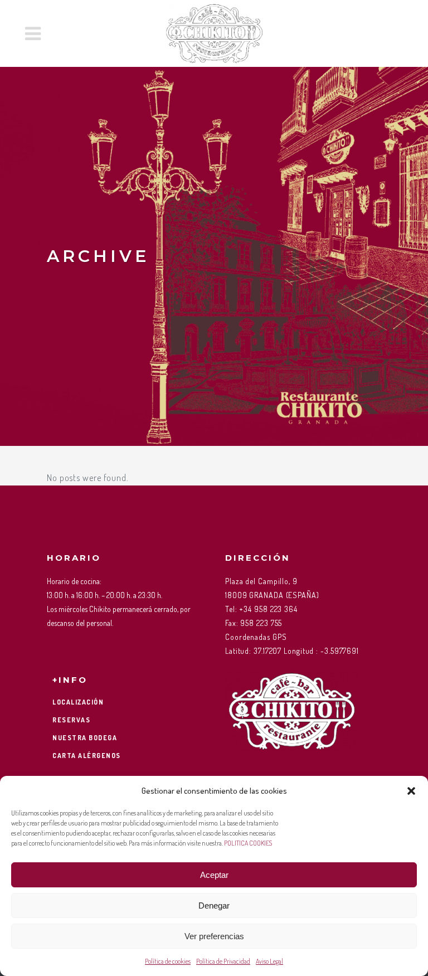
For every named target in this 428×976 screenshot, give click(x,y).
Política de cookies (168, 961)
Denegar (214, 905)
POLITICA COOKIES (248, 843)
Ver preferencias (214, 936)
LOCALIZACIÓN (78, 702)
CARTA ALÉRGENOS (86, 755)
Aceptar (214, 875)
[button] (411, 791)
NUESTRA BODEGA (84, 738)
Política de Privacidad (223, 961)
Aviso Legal (269, 961)
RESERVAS (71, 720)
